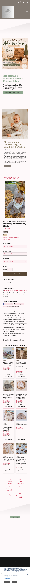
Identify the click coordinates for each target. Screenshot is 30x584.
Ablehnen (14, 582)
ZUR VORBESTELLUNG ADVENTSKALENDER (12, 92)
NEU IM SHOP (7, 166)
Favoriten (20, 489)
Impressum (18, 576)
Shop (4, 177)
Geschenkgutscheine (20, 496)
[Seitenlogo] (8, 12)
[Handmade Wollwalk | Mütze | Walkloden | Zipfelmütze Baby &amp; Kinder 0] (15, 199)
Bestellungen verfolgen (9, 489)
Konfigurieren (7, 578)
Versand (8, 239)
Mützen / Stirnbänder (14, 179)
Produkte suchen (9, 482)
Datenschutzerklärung (8, 576)
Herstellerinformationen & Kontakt (14, 340)
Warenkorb (10, 496)
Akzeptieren (7, 582)
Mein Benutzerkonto (20, 482)
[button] (8, 282)
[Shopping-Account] (27, 2)
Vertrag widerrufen (15, 517)
